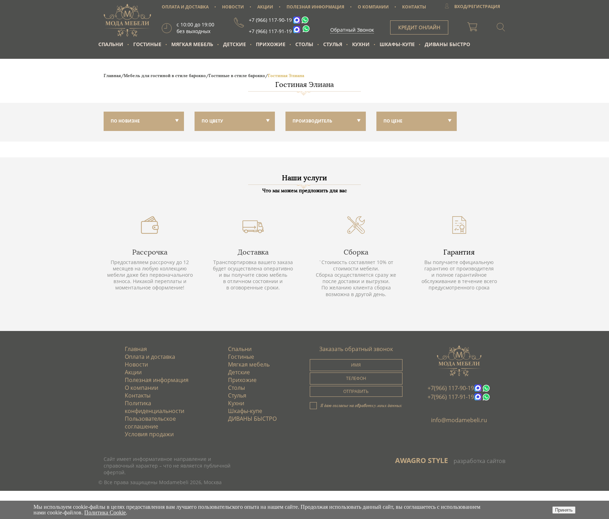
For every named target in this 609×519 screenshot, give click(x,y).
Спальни (110, 44)
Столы (304, 44)
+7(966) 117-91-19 (450, 397)
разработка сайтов (479, 461)
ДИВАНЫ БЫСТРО (447, 44)
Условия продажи (149, 434)
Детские (234, 44)
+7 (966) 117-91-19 (270, 31)
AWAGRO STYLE (421, 460)
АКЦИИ (265, 7)
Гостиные (147, 44)
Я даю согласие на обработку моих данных (361, 405)
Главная (136, 349)
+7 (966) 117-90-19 (270, 20)
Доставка (253, 252)
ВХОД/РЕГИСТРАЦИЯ (477, 7)
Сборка (356, 252)
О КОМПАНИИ (373, 7)
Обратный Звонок (352, 29)
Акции (133, 372)
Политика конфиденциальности (154, 407)
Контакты (137, 395)
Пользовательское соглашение (150, 422)
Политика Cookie (105, 512)
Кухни (361, 44)
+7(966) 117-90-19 (450, 388)
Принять (564, 510)
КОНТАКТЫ (414, 7)
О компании (141, 388)
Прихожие (270, 44)
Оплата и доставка (150, 357)
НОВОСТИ (233, 7)
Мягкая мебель (192, 44)
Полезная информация (157, 380)
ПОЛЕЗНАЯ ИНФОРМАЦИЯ (315, 7)
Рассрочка (149, 252)
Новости (136, 364)
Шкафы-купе (397, 44)
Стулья (332, 44)
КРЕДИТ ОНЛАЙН (419, 27)
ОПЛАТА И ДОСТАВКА (185, 7)
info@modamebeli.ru (459, 420)
